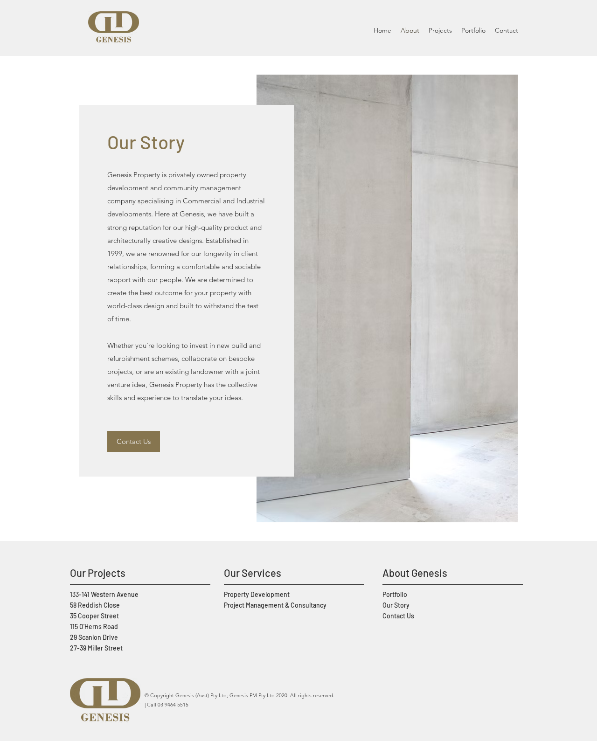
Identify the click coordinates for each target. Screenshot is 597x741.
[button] (440, 30)
